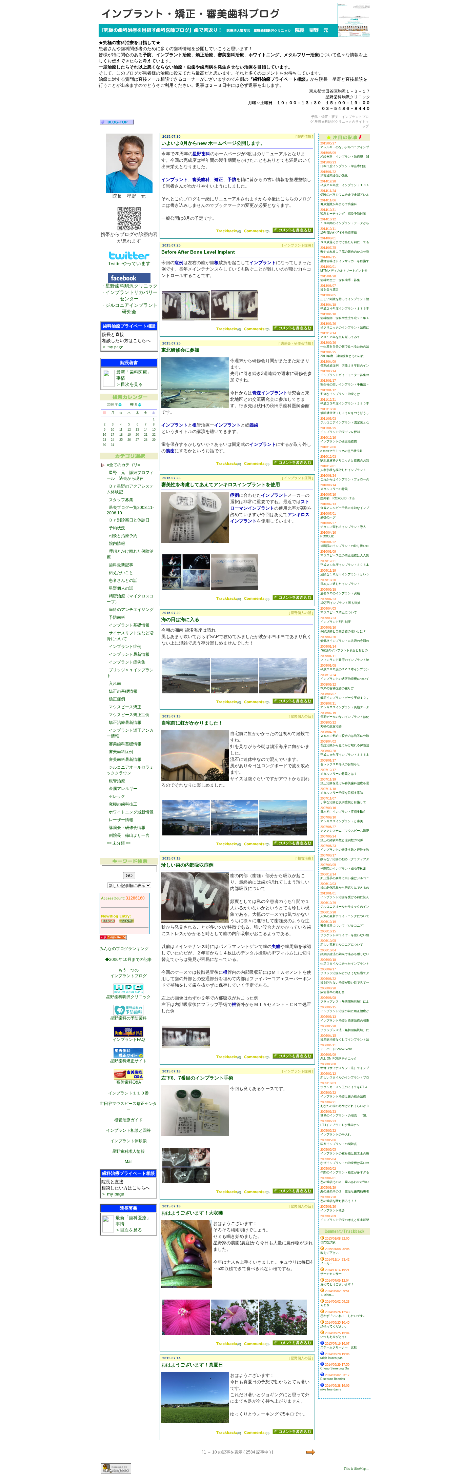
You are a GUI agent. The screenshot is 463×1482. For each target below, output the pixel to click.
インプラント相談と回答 (128, 1130)
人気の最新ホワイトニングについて (344, 916)
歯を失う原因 (329, 289)
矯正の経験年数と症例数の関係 (341, 840)
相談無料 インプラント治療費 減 (344, 156)
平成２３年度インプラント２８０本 (344, 403)
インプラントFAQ (129, 1039)
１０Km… (327, 1295)
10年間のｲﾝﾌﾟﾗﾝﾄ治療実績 (338, 232)
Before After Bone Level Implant (198, 252)
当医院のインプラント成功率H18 (343, 868)
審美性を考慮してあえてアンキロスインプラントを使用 (220, 484)
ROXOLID (327, 536)
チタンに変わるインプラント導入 (343, 527)
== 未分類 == (118, 843)
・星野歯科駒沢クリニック (129, 286)
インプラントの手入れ (335, 1134)
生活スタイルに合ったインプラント (344, 963)
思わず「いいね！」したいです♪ (342, 1316)
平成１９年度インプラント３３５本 (344, 754)
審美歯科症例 (121, 751)
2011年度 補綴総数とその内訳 (342, 356)
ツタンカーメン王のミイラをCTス (343, 1087)
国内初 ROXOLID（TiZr (338, 498)
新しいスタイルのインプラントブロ (344, 1077)
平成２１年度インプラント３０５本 (344, 565)
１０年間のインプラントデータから (344, 223)
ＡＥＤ (324, 1305)
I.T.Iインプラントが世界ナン (340, 1125)
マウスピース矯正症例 (129, 714)
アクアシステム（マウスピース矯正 (344, 830)
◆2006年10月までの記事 (128, 959)
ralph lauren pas (331, 1358)
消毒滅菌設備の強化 (334, 175)
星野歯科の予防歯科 (128, 1018)
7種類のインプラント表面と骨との (344, 650)
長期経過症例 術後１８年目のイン (344, 365)
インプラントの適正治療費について (344, 678)
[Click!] (186, 319)
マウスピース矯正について (338, 612)
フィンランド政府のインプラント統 (344, 659)
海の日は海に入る (180, 619)
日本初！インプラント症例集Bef (342, 811)
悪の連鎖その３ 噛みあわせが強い (344, 1182)
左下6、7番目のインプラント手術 (197, 1078)
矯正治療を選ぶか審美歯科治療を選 (344, 783)
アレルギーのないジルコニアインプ (344, 147)
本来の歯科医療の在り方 (337, 688)
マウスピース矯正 (125, 707)
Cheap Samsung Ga (334, 1368)
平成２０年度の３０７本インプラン (344, 669)
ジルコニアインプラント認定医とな (344, 422)
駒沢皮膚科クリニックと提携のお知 (344, 460)
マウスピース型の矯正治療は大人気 (344, 555)
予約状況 (117, 528)
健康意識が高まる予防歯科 (338, 204)
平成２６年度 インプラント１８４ (344, 185)
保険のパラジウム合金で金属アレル (344, 194)
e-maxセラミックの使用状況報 (341, 451)
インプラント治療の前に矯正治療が (344, 1011)
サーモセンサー (331, 1274)
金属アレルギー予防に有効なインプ (344, 508)
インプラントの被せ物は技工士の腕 (344, 1153)
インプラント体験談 (128, 1141)
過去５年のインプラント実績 (340, 593)
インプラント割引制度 (335, 622)
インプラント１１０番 (128, 1093)
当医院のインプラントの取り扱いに (344, 546)
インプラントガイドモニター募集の (344, 375)
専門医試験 (328, 1242)
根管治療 (117, 780)
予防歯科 (117, 617)
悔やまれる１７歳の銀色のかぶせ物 (344, 251)
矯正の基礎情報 (123, 691)
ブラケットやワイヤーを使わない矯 (344, 935)
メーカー (326, 1263)
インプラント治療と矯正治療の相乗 (344, 1020)
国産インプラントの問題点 (338, 1144)
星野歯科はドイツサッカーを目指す (344, 261)
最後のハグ (328, 517)
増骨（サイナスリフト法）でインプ (344, 1068)
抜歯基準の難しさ (332, 992)
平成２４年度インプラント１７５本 (344, 308)
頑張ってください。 (334, 1326)
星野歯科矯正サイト (128, 1061)
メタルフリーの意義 (334, 489)
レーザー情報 (121, 819)
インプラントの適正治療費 (338, 441)
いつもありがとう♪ (333, 1337)
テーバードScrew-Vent (336, 1049)
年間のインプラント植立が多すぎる (344, 1172)
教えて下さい (329, 1252)
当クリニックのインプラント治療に (344, 327)
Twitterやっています (129, 263)
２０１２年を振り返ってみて (340, 337)
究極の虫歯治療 (331, 726)
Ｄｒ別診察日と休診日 (129, 520)
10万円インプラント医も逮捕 (340, 603)
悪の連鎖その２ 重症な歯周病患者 (344, 1191)
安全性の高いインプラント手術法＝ (344, 384)
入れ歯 (115, 683)
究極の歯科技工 (123, 804)
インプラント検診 (332, 1210)
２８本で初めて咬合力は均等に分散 (344, 735)
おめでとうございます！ (337, 1284)
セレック (117, 796)
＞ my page (112, 346)
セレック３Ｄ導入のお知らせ (340, 764)
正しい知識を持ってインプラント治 (344, 299)
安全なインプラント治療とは (340, 394)
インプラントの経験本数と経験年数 (344, 849)
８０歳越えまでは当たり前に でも (344, 242)
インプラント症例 (125, 646)
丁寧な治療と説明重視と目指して (343, 802)
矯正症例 (117, 699)
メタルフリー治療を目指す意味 (341, 792)
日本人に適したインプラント (340, 584)
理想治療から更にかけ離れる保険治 (344, 745)
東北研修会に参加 (180, 350)
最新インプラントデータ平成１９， (344, 697)
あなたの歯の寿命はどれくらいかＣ (344, 1106)
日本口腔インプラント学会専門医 (343, 166)
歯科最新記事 (121, 564)
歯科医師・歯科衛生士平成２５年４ (344, 318)
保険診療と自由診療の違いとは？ (343, 631)
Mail (129, 1161)
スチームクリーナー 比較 (338, 1347)
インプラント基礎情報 (129, 625)
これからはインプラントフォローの (344, 479)
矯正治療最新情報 (125, 722)
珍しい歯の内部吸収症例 (187, 865)
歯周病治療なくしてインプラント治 (344, 1039)
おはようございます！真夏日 (192, 1364)
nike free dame (330, 1389)
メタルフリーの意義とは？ (338, 773)
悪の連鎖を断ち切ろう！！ (338, 1201)
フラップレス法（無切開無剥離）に (344, 1030)
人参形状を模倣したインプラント (343, 470)
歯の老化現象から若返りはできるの (344, 887)
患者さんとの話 (123, 580)
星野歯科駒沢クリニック (128, 996)
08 (132, 404)
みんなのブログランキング (124, 948)
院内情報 (117, 543)
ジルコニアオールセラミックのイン (344, 906)
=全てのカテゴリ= (123, 464)
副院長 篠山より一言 (129, 835)
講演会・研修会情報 (127, 827)
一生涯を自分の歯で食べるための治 (344, 346)
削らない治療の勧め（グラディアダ (344, 859)
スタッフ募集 (121, 499)
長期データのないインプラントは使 (344, 716)
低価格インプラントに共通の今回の (344, 641)
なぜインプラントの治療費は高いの (344, 1163)
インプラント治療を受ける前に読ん (344, 897)
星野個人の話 (121, 588)
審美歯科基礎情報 (125, 744)
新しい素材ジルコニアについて (341, 944)
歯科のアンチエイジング (131, 609)
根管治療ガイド (128, 1120)
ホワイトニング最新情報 (131, 812)
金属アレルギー (123, 788)
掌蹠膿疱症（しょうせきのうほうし (344, 413)
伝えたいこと (121, 572)
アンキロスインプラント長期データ (344, 707)
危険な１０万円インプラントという (344, 574)
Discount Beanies (332, 1379)
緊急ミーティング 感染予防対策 (343, 213)
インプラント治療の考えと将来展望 (344, 1220)
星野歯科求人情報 (128, 1151)
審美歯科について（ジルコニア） (343, 925)
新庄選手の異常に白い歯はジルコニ (344, 878)
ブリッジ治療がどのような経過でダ (344, 973)
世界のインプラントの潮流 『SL (343, 1115)
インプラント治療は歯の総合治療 (343, 1096)
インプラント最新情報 (129, 654)
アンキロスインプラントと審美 (341, 821)
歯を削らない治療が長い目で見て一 (344, 982)
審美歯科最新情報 (125, 759)
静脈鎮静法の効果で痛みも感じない (344, 954)
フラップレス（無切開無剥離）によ (344, 1001)
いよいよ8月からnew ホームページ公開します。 (213, 143)
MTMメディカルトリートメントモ (343, 270)
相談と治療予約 (123, 535)
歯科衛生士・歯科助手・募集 (340, 280)
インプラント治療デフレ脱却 (340, 432)
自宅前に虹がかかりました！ (192, 723)
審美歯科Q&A (128, 1082)
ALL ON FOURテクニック (338, 1058)
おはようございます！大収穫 (192, 1213)
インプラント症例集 (127, 662)
